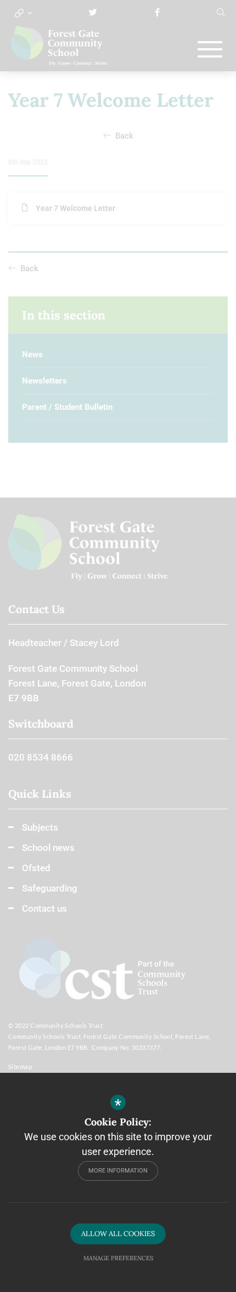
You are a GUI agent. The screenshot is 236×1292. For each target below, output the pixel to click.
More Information (118, 1170)
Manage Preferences (118, 1258)
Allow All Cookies (118, 1233)
